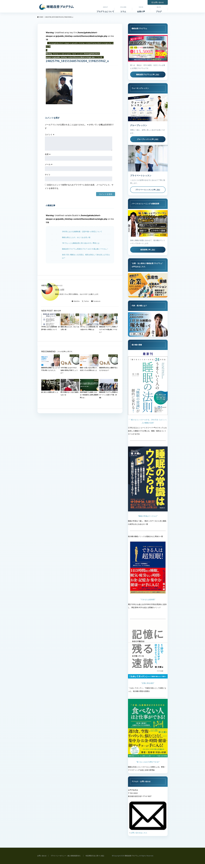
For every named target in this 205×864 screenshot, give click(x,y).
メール (48, 164)
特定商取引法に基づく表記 (95, 856)
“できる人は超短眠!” (147, 599)
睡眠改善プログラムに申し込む (147, 74)
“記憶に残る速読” (147, 683)
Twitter (86, 301)
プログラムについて (105, 9)
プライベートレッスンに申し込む (147, 190)
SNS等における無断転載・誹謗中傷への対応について (82, 231)
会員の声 (141, 9)
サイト (48, 174)
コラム (123, 9)
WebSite (76, 301)
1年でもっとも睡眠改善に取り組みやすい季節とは (80, 243)
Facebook (96, 301)
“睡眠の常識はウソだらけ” (148, 516)
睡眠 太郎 (59, 289)
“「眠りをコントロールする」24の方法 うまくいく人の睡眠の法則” (148, 421)
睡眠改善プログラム (132, 856)
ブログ (159, 9)
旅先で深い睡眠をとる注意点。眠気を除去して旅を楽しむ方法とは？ (86, 256)
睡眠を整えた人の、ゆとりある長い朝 (76, 237)
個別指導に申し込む (147, 250)
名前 (47, 154)
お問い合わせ (159, 2)
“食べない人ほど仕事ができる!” (147, 762)
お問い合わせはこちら (139, 833)
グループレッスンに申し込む (148, 139)
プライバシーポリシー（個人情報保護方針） (66, 856)
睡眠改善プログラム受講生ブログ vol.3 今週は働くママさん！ (85, 249)
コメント (49, 134)
